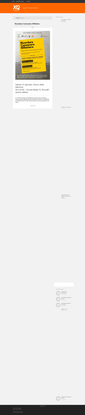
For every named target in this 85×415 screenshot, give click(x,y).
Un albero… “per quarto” (66, 107)
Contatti (29, 1)
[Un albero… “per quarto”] (58, 150)
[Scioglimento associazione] (58, 293)
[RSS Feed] (71, 7)
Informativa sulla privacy (18, 412)
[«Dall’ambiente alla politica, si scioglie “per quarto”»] (58, 237)
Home (13, 1)
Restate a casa (64, 309)
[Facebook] (69, 7)
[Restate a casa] (58, 351)
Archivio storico (20, 1)
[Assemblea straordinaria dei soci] (58, 299)
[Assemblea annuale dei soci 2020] (58, 305)
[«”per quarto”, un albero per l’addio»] (58, 62)
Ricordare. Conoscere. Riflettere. (27, 24)
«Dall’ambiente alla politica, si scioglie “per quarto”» (66, 196)
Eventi (24, 25)
